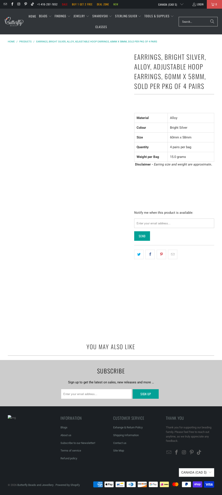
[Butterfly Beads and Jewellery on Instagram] (19, 4)
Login (200, 4)
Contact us (119, 443)
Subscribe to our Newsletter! (77, 443)
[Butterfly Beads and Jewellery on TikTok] (32, 4)
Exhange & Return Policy (128, 427)
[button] (45, 16)
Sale (65, 4)
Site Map (118, 450)
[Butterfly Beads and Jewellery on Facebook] (12, 4)
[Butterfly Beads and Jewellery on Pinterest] (25, 4)
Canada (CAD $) (168, 4)
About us (65, 435)
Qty (136, 172)
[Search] (212, 21)
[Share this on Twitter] (139, 254)
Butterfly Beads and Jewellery (35, 485)
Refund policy (68, 458)
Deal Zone (103, 4)
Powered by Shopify (68, 485)
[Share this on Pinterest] (161, 254)
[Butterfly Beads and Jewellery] (14, 22)
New (115, 4)
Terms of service (70, 450)
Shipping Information (126, 435)
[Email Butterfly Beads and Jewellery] (5, 4)
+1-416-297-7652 (47, 4)
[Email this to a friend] (172, 254)
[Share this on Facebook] (150, 254)
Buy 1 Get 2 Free (82, 4)
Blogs (63, 427)
